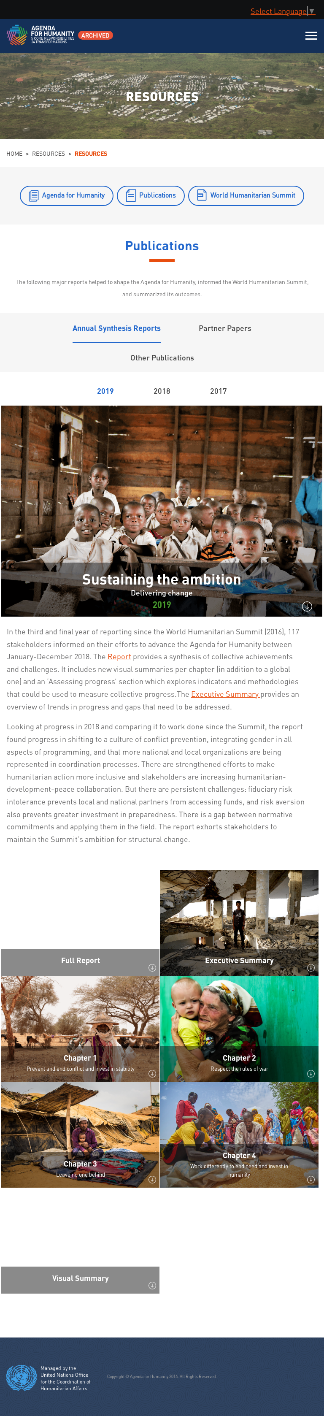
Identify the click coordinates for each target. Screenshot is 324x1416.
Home (14, 153)
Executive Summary (225, 694)
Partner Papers (225, 328)
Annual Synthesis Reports (117, 328)
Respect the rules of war (239, 1068)
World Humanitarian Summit (253, 194)
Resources (48, 153)
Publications (157, 194)
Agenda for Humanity (73, 194)
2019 (105, 390)
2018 (162, 390)
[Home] (41, 40)
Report (119, 656)
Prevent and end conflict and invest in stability (81, 1068)
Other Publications (162, 357)
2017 (218, 390)
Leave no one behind (80, 1174)
